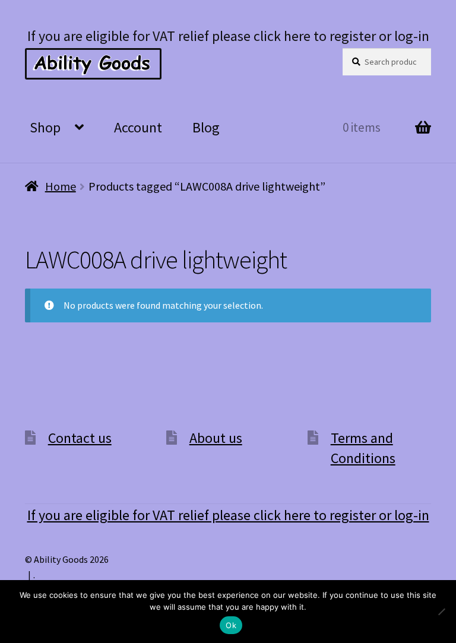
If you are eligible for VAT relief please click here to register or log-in (228, 36)
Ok (231, 625)
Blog (206, 127)
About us (215, 438)
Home (60, 186)
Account (138, 127)
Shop (45, 127)
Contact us (80, 438)
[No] (441, 611)
